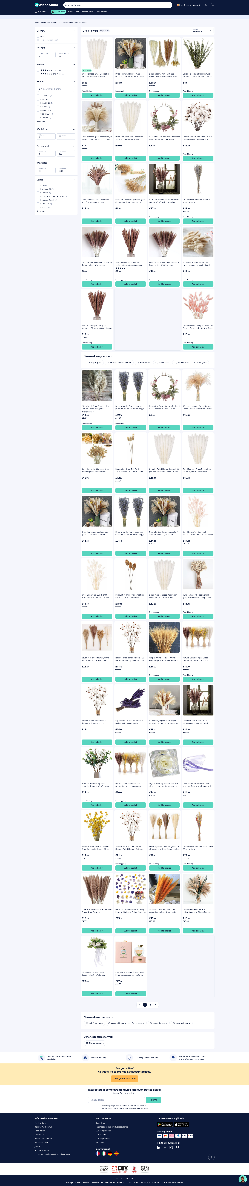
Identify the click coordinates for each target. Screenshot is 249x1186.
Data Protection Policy (115, 1182)
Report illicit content (43, 1138)
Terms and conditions (150, 1182)
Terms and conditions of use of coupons (52, 1154)
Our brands (101, 1134)
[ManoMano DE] (110, 1153)
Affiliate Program (42, 1150)
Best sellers (101, 1142)
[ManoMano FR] (98, 1153)
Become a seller (41, 1142)
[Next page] (155, 1005)
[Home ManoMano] (47, 5)
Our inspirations (103, 1138)
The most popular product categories (112, 1127)
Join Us (38, 1146)
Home (37, 22)
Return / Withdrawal (43, 1127)
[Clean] (169, 5)
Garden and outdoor (48, 22)
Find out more (142, 1108)
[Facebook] (165, 1147)
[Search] (66, 5)
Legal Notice (97, 1182)
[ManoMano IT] (104, 1153)
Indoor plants (63, 22)
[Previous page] (140, 1005)
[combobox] (202, 31)
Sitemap (86, 1182)
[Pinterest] (177, 1147)
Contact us (39, 1134)
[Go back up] (211, 1157)
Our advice (100, 1123)
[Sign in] (206, 5)
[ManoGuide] (243, 1179)
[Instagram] (171, 1147)
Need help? (40, 1130)
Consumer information (172, 1182)
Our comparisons (103, 1130)
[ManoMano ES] (116, 1153)
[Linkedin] (159, 1147)
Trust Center (133, 1182)
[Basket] (213, 5)
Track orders (40, 1123)
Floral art (72, 22)
